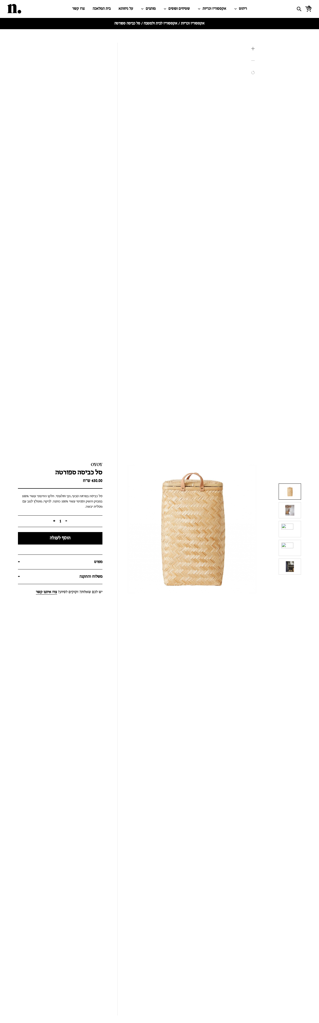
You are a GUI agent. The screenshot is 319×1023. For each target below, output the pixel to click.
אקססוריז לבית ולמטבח (160, 23)
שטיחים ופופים (179, 9)
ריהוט (243, 9)
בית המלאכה (102, 9)
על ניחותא (126, 9)
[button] (253, 49)
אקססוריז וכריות (214, 9)
